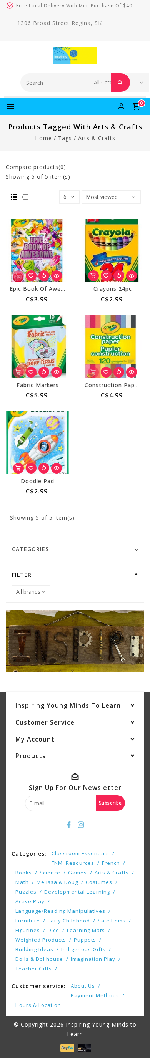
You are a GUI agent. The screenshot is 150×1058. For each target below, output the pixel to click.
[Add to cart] (93, 275)
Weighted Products (40, 939)
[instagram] (81, 825)
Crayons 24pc (112, 288)
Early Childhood (69, 920)
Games (77, 872)
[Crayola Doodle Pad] (37, 442)
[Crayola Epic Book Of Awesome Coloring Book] (37, 250)
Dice (53, 930)
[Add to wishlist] (31, 275)
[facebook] (69, 825)
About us (83, 985)
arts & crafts (96, 138)
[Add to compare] (43, 275)
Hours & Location (38, 1005)
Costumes (99, 882)
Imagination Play (93, 958)
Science (50, 872)
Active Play (30, 901)
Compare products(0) (36, 167)
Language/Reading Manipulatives (60, 910)
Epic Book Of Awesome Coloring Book (65, 288)
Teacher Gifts (33, 968)
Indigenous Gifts (83, 949)
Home (43, 138)
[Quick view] (56, 275)
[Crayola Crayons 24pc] (112, 250)
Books (23, 872)
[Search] (120, 82)
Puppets (85, 939)
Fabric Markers (38, 385)
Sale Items (112, 920)
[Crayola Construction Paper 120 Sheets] (112, 346)
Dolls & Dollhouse (39, 958)
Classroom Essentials (80, 853)
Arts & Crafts (112, 872)
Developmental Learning (77, 891)
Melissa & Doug (57, 882)
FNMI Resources (73, 862)
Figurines (27, 930)
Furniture (27, 920)
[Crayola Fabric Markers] (37, 346)
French (111, 862)
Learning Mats (86, 930)
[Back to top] (134, 1038)
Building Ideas (34, 949)
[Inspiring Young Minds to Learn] (75, 55)
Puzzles (26, 891)
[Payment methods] (66, 1047)
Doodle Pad (37, 481)
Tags (65, 138)
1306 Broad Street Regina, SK (59, 22)
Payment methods (95, 995)
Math (22, 882)
